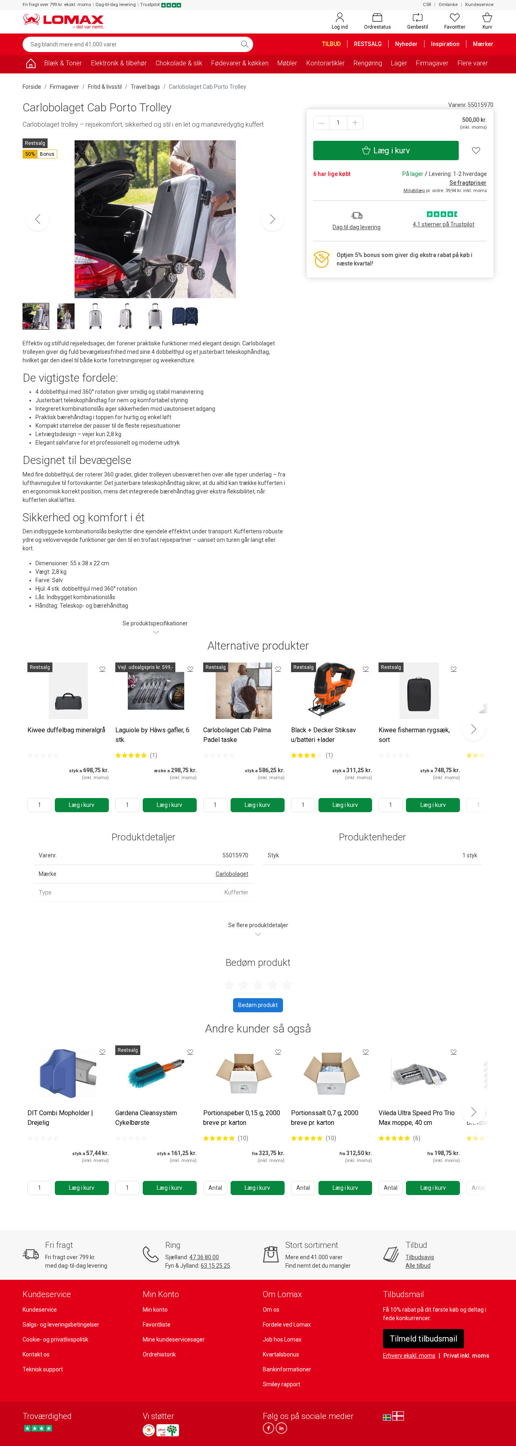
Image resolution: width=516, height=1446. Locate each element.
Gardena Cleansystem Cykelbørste (146, 1117)
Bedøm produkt (258, 1005)
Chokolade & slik (179, 63)
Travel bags (145, 87)
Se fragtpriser (468, 183)
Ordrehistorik (159, 1354)
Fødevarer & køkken (239, 63)
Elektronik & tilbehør (119, 63)
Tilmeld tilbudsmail (423, 1339)
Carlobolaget (232, 874)
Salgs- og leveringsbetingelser (61, 1324)
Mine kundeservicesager (174, 1339)
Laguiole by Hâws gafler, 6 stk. (152, 735)
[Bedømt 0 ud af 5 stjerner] (43, 755)
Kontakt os (36, 1354)
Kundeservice (479, 4)
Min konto (155, 1309)
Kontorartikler (325, 63)
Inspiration (445, 44)
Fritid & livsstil (105, 87)
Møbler (287, 63)
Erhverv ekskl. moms (409, 1355)
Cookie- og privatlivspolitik (55, 1339)
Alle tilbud (418, 1265)
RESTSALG (368, 44)
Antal (215, 1188)
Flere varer (473, 63)
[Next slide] (473, 729)
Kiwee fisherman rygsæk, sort (414, 735)
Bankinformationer (287, 1369)
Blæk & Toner (63, 63)
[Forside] (30, 65)
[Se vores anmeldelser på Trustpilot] (38, 1428)
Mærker (483, 44)
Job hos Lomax (282, 1339)
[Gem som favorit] (102, 668)
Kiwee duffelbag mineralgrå (66, 730)
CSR (427, 4)
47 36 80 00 (204, 1257)
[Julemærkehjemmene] (149, 1430)
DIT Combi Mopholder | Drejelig (60, 1117)
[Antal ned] (321, 123)
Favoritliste (157, 1324)
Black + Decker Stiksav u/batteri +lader (323, 735)
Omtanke (448, 4)
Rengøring (368, 63)
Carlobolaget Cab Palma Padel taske (237, 735)
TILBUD (331, 44)
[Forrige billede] (37, 219)
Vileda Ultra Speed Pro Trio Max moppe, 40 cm (417, 1117)
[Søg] (245, 44)
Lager (399, 63)
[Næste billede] (272, 219)
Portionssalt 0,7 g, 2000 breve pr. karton (324, 1117)
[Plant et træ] (167, 1430)
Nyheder (406, 44)
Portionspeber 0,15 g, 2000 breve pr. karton (241, 1117)
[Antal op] (355, 123)
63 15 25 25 (215, 1265)
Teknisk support (43, 1369)
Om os (271, 1309)
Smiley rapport (281, 1384)
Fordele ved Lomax (287, 1324)
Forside (32, 87)
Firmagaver (432, 63)
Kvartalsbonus (281, 1354)
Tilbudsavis (420, 1257)
